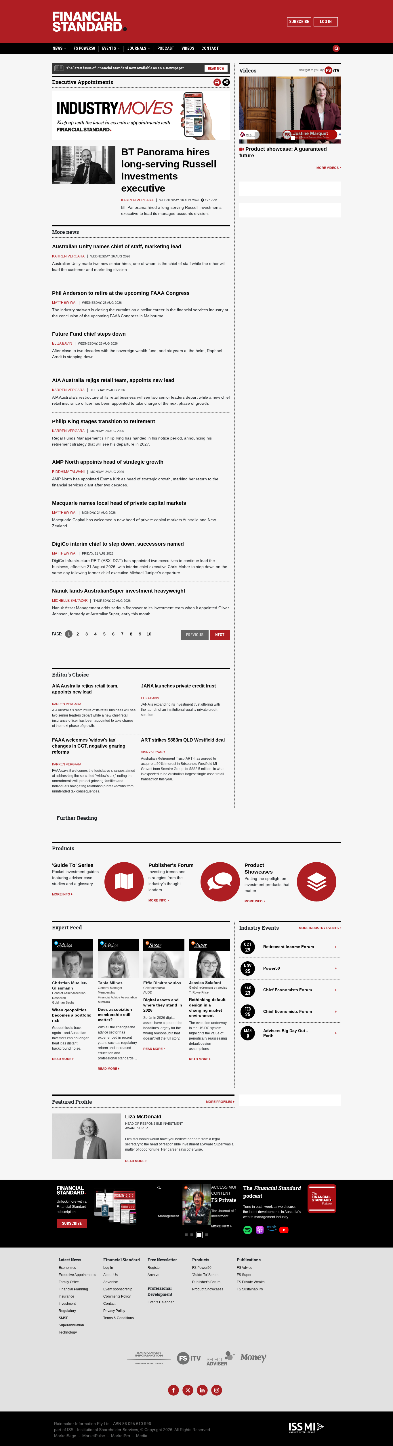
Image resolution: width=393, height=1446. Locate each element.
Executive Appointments (82, 82)
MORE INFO (61, 894)
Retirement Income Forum (288, 946)
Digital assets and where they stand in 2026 (162, 1005)
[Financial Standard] (90, 22)
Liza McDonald (143, 1117)
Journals (137, 48)
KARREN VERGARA (66, 704)
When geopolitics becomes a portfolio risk (71, 1015)
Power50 (271, 968)
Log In (326, 21)
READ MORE (61, 1059)
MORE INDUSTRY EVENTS (319, 928)
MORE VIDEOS (327, 167)
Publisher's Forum (171, 865)
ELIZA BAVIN (150, 698)
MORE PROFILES (219, 1101)
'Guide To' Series (73, 865)
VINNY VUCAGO (153, 752)
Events (109, 48)
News (58, 48)
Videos (188, 48)
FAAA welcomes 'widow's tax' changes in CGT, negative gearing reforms (88, 746)
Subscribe (299, 21)
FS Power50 (84, 48)
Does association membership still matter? (115, 1014)
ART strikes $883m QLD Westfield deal (183, 740)
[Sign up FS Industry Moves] (141, 115)
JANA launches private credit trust (178, 685)
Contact (210, 48)
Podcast (165, 48)
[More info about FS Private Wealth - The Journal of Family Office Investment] (221, 1204)
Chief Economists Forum (287, 989)
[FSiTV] (332, 70)
